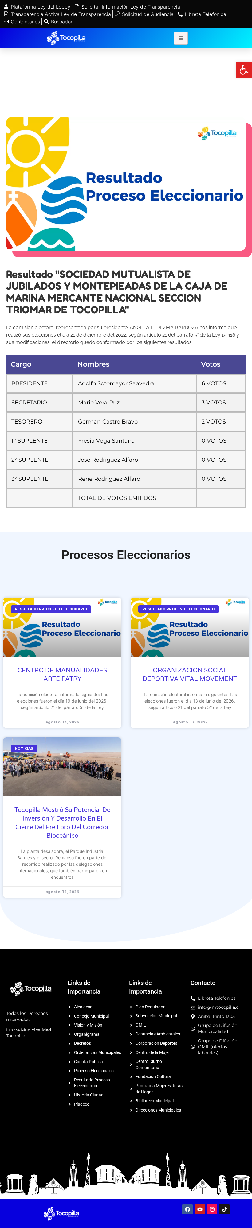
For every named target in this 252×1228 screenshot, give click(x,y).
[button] (244, 70)
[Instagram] (212, 1209)
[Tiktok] (224, 1209)
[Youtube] (200, 1209)
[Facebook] (187, 1209)
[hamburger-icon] (181, 38)
